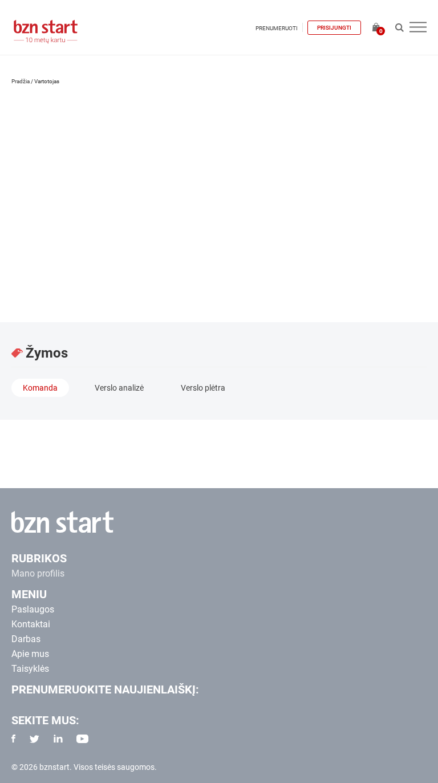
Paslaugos (32, 609)
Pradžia (20, 81)
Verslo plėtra (203, 387)
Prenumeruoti (277, 28)
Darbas (25, 639)
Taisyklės (30, 668)
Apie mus (30, 653)
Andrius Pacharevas (87, 233)
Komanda (40, 387)
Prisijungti (334, 28)
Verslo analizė (119, 387)
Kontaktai (30, 624)
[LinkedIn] (23, 283)
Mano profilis (37, 573)
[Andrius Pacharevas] (68, 153)
